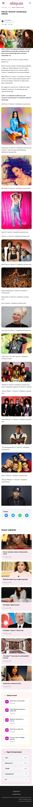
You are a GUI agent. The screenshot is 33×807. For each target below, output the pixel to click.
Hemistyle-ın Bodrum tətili (12, 683)
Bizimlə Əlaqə (16, 794)
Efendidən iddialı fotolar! (11, 605)
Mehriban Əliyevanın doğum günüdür (15, 579)
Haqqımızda (16, 791)
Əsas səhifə (4, 7)
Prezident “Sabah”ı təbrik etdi (13, 630)
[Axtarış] (30, 3)
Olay (9, 7)
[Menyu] (3, 3)
